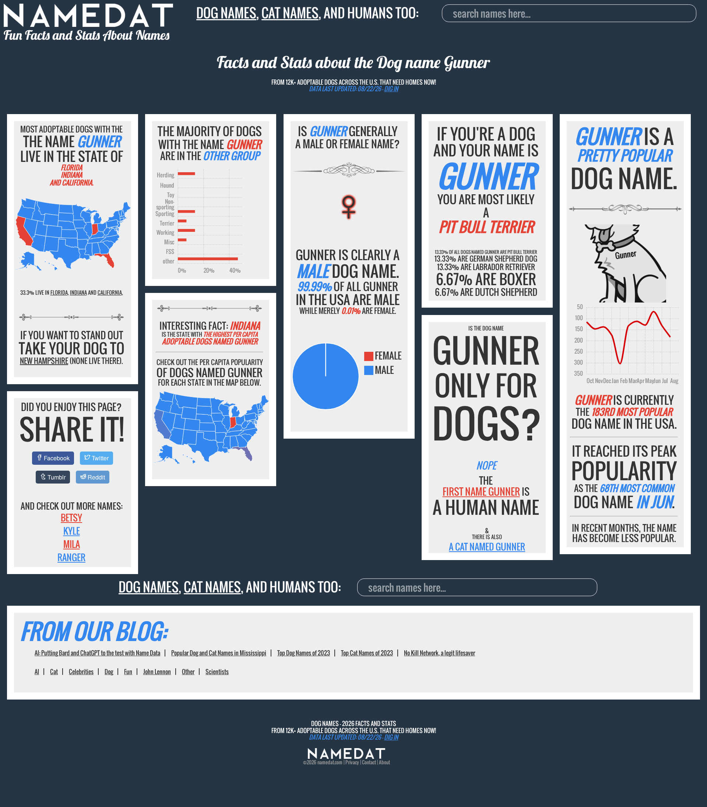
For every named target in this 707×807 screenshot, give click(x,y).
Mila (71, 544)
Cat (54, 671)
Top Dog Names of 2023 (303, 652)
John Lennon (157, 671)
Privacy (352, 762)
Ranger (71, 557)
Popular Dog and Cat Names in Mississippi (218, 652)
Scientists (217, 671)
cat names (290, 12)
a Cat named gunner (487, 546)
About (384, 762)
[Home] (346, 756)
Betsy (71, 517)
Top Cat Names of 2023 (367, 652)
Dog (109, 671)
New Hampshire (44, 360)
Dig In (391, 88)
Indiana (78, 292)
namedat (325, 762)
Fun (128, 671)
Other (188, 671)
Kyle (71, 530)
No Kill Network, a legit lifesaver (439, 652)
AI (37, 671)
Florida (59, 292)
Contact (369, 762)
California (110, 292)
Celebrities (81, 671)
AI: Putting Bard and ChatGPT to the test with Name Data (97, 652)
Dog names (226, 12)
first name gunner (481, 491)
